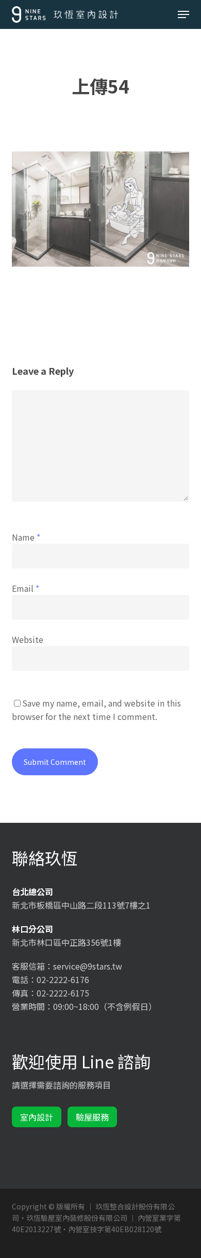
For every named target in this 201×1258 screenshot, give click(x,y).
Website (27, 639)
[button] (183, 14)
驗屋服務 (92, 1117)
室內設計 (36, 1117)
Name (26, 537)
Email (25, 588)
